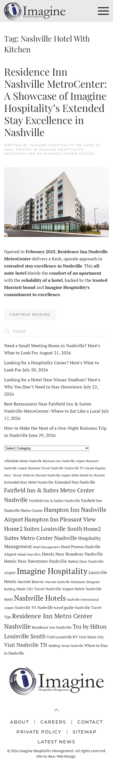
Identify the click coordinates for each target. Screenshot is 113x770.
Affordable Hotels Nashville (23, 461)
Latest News (56, 741)
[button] (103, 11)
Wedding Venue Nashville (65, 646)
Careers (53, 722)
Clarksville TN (74, 468)
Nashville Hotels (40, 598)
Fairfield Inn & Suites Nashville (54, 500)
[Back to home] (34, 11)
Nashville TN (25, 607)
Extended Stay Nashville (75, 482)
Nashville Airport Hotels (65, 589)
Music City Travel (30, 589)
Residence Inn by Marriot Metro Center (49, 154)
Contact (90, 722)
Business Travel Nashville (45, 468)
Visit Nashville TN (25, 644)
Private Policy (38, 732)
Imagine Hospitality (52, 145)
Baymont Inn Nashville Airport (64, 461)
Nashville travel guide (55, 607)
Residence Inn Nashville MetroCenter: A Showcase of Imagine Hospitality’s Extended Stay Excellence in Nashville (55, 101)
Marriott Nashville (57, 582)
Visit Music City (91, 637)
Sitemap (85, 732)
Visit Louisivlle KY (62, 636)
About (19, 722)
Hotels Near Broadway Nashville (72, 554)
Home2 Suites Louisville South (43, 528)
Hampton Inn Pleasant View (60, 519)
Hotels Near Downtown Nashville (35, 561)
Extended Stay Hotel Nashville (28, 482)
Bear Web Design (61, 756)
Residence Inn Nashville (52, 627)
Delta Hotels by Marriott (88, 475)
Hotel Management (46, 547)
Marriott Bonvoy (31, 581)
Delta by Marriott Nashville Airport (46, 475)
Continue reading (30, 314)
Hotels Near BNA (29, 554)
